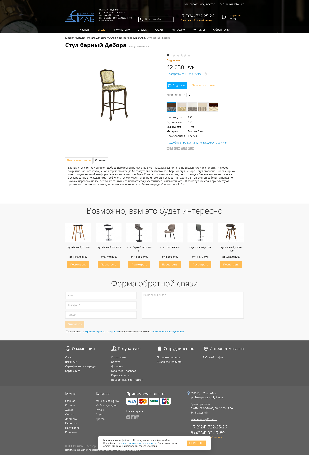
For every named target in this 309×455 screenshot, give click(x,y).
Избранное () (221, 29)
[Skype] (189, 148)
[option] (113, 95)
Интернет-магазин (227, 348)
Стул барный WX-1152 (109, 247)
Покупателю (122, 29)
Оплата (115, 362)
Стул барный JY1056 (200, 247)
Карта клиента (120, 375)
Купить (78, 264)
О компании (83, 348)
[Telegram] (192, 148)
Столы (100, 410)
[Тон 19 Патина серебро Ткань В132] (192, 107)
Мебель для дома (106, 405)
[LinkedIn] (178, 148)
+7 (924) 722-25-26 (197, 15)
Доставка (117, 366)
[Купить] (177, 85)
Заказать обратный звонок (197, 20)
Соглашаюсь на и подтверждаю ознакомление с (126, 331)
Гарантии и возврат (123, 371)
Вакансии (71, 362)
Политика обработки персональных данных (89, 449)
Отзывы (142, 29)
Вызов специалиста (169, 362)
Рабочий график (213, 357)
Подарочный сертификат (127, 379)
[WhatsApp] (185, 148)
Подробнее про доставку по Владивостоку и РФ (197, 142)
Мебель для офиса (107, 401)
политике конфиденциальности (138, 443)
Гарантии (71, 423)
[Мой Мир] (175, 148)
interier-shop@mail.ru (204, 419)
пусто (235, 16)
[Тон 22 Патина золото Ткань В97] (203, 107)
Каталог (102, 29)
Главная (84, 29)
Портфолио (177, 29)
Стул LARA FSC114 (170, 247)
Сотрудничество (179, 348)
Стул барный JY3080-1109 (231, 249)
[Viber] (182, 148)
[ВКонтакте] (168, 148)
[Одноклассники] (171, 148)
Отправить (75, 324)
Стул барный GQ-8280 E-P (139, 249)
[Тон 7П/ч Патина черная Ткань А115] (213, 107)
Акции (159, 29)
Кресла (100, 419)
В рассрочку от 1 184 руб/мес (184, 74)
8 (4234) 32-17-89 (208, 433)
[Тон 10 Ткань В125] (171, 107)
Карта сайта (72, 371)
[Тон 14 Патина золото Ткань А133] (182, 107)
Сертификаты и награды (80, 366)
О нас (68, 357)
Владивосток (207, 4)
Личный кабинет (233, 4)
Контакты (199, 29)
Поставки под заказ (169, 357)
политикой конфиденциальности (168, 331)
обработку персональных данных (102, 331)
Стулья (100, 414)
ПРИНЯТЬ (196, 443)
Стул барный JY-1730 (78, 247)
